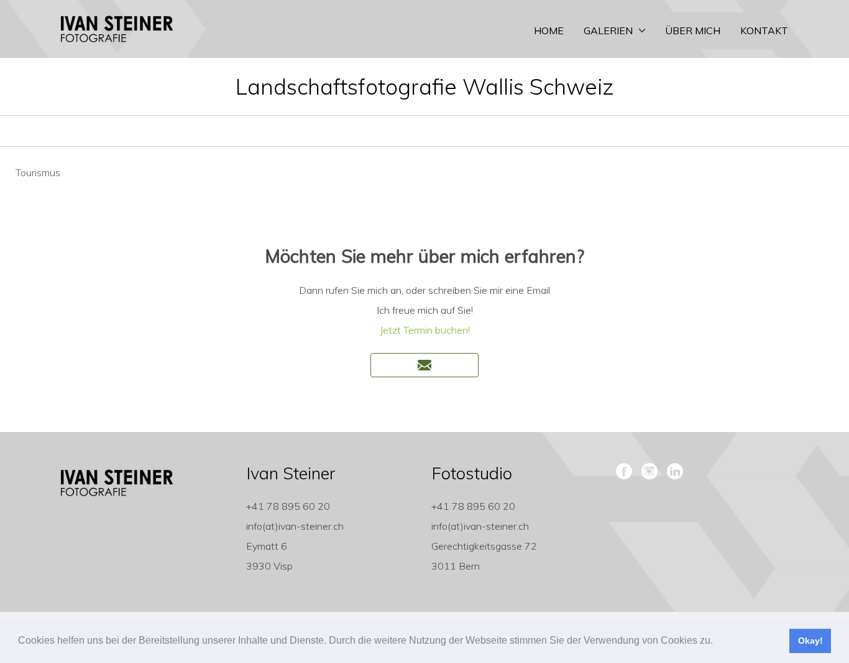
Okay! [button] (810, 641)
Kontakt (764, 30)
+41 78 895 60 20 (288, 506)
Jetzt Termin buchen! (425, 330)
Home (549, 30)
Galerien (608, 30)
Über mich (692, 30)
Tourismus (38, 172)
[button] (717, 642)
